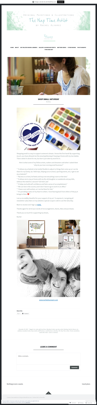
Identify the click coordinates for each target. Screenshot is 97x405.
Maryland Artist (51, 329)
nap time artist (59, 329)
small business (41, 331)
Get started (60, 1)
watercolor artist (43, 332)
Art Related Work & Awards (28, 47)
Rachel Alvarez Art (73, 329)
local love (43, 329)
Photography (81, 47)
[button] (37, 234)
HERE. (39, 205)
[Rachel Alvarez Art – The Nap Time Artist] (48, 20)
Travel (71, 331)
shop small (34, 331)
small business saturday (51, 331)
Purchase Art (49, 49)
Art (34, 329)
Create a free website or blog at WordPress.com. (19, 397)
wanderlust (76, 331)
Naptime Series (61, 47)
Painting (66, 329)
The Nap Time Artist (63, 331)
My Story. (48, 102)
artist (37, 329)
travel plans (86, 384)
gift (40, 329)
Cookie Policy (27, 402)
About (17, 47)
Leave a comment (53, 332)
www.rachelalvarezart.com (48, 300)
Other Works (72, 47)
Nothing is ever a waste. (15, 384)
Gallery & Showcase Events (47, 47)
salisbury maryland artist (24, 331)
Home (12, 47)
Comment (74, 367)
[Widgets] (48, 392)
